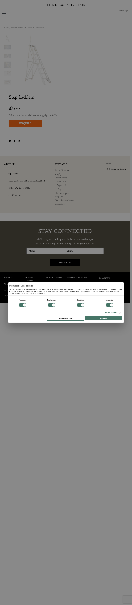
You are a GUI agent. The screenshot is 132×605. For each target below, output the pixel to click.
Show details (111, 312)
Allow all (103, 318)
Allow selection (65, 318)
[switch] (51, 305)
